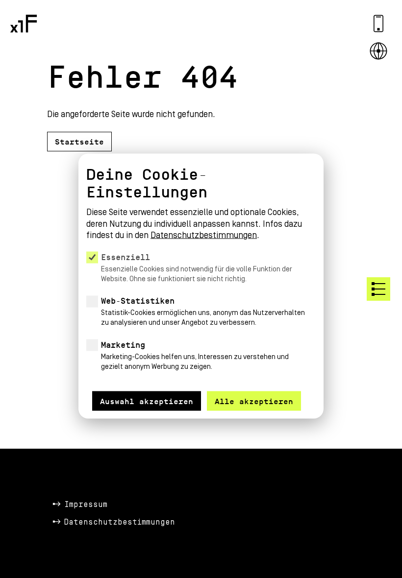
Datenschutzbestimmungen (119, 522)
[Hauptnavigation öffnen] (378, 289)
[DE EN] (378, 51)
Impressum (85, 504)
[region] (201, 274)
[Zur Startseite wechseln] (23, 23)
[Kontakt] (378, 23)
